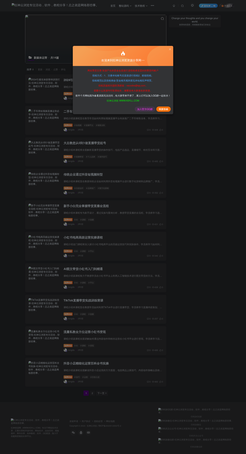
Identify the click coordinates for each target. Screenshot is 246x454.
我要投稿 (163, 109)
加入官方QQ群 (145, 109)
